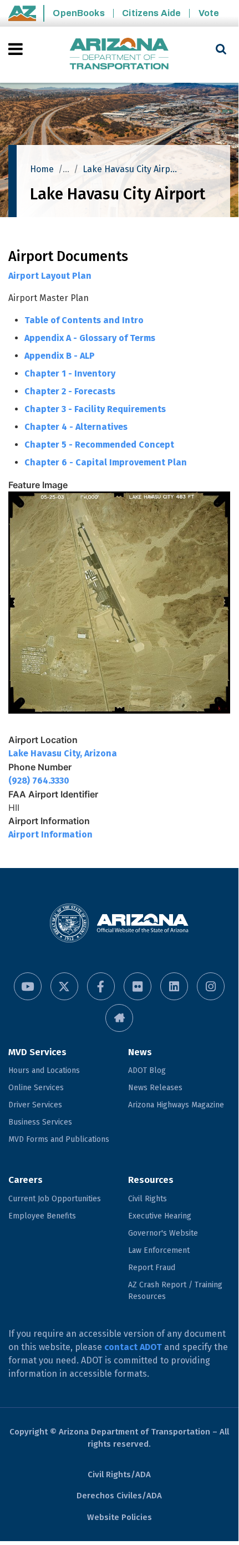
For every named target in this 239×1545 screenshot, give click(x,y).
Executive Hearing (159, 1216)
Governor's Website (163, 1233)
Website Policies (119, 1517)
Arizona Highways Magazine (176, 1105)
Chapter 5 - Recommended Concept (99, 444)
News (140, 1052)
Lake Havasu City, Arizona (62, 753)
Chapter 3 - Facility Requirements (95, 409)
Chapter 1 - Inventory (69, 373)
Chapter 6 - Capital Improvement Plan (105, 462)
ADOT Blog (147, 1070)
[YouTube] (28, 986)
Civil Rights (147, 1198)
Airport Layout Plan (49, 275)
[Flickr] (137, 986)
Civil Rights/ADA (119, 1474)
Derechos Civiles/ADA (119, 1496)
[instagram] (211, 986)
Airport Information (50, 834)
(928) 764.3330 (38, 780)
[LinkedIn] (174, 986)
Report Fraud (151, 1267)
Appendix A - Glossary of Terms (89, 338)
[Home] (119, 55)
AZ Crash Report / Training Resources (175, 1290)
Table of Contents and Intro (84, 320)
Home (42, 169)
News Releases (155, 1087)
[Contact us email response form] (119, 1018)
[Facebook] (101, 986)
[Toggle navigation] (16, 49)
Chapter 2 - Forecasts (69, 391)
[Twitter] (64, 986)
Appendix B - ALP (59, 355)
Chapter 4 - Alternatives (76, 427)
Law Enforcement (159, 1250)
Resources (151, 1180)
